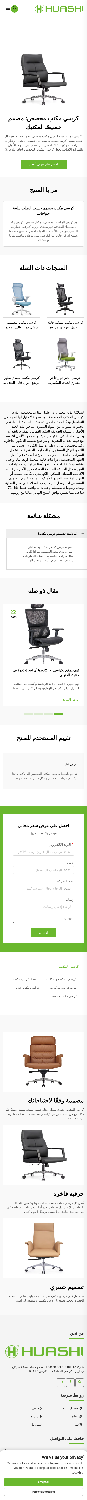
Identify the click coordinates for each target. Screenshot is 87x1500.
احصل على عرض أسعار (43, 164)
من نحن (37, 1408)
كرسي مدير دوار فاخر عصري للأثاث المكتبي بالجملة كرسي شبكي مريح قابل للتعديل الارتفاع (65, 380)
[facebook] (70, 1382)
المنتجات (77, 1416)
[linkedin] (61, 1382)
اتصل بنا (37, 1424)
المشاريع (36, 1416)
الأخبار (78, 1424)
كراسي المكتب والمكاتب (61, 979)
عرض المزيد (71, 699)
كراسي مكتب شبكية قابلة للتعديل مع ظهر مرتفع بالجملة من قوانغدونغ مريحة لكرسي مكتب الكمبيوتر (65, 325)
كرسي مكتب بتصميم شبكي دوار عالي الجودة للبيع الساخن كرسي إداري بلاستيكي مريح (22, 325)
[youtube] (79, 1382)
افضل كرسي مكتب (25, 979)
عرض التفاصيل (65, 299)
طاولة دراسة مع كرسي (63, 987)
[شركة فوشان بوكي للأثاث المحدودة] (59, 9)
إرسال (43, 932)
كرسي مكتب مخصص (63, 996)
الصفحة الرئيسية (73, 1408)
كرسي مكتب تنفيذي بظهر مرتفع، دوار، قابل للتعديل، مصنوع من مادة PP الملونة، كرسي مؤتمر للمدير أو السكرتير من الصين (22, 380)
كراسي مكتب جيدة (27, 987)
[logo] (43, 1352)
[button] (58, 714)
